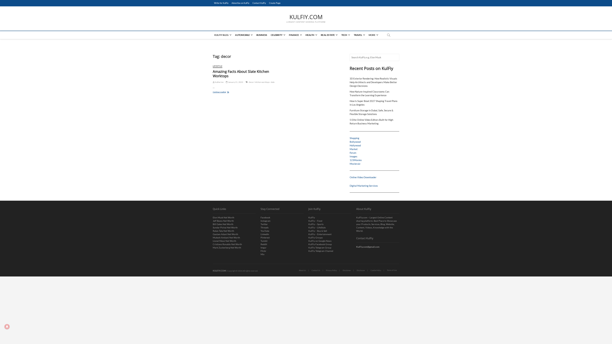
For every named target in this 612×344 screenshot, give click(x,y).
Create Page (274, 3)
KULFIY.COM (306, 17)
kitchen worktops (262, 82)
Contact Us (316, 270)
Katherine (219, 82)
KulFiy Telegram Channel (320, 251)
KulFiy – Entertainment (320, 234)
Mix (262, 254)
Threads (265, 227)
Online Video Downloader (363, 177)
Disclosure (361, 270)
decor (251, 82)
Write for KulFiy (221, 3)
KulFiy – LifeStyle (317, 227)
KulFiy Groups (315, 237)
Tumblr (264, 241)
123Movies (356, 160)
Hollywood (355, 145)
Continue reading (223, 92)
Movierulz (355, 163)
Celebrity (276, 35)
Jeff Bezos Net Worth (223, 220)
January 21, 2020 (235, 82)
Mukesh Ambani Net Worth (226, 237)
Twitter (264, 224)
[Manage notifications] (7, 326)
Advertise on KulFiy (240, 3)
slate (273, 82)
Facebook (265, 217)
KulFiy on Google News (320, 241)
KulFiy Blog (221, 35)
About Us (302, 270)
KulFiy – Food (315, 220)
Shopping (354, 138)
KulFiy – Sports (316, 224)
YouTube (265, 230)
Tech (344, 35)
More (372, 35)
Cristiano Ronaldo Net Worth (227, 244)
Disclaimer (347, 270)
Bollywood (355, 141)
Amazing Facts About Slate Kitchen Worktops (241, 73)
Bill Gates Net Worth (223, 224)
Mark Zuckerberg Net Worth (227, 247)
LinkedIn (265, 234)
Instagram (265, 220)
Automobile (242, 35)
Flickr (263, 251)
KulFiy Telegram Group (319, 247)
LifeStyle (217, 66)
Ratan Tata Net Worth (223, 230)
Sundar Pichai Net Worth (225, 227)
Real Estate (328, 35)
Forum (353, 152)
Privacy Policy (331, 270)
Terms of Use (392, 270)
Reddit (264, 244)
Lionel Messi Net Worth (224, 241)
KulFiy (311, 217)
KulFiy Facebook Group (320, 244)
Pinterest (265, 237)
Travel (358, 35)
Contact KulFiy (259, 3)
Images (353, 156)
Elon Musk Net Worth (223, 217)
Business (261, 35)
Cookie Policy (376, 270)
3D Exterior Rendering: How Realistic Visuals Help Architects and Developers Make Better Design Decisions (373, 82)
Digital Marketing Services (364, 185)
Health (310, 35)
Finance (294, 35)
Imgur (263, 247)
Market (354, 149)
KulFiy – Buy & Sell (317, 230)
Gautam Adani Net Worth (225, 234)
